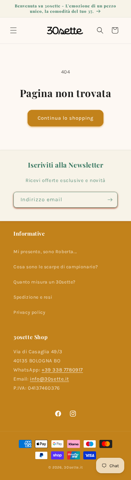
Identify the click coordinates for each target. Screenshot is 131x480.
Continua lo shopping (65, 118)
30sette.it (73, 467)
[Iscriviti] (109, 200)
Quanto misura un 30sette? (44, 282)
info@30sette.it (49, 379)
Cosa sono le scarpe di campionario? (55, 267)
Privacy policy (29, 312)
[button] (13, 30)
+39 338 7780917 (62, 370)
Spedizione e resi (32, 297)
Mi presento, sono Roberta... (45, 251)
